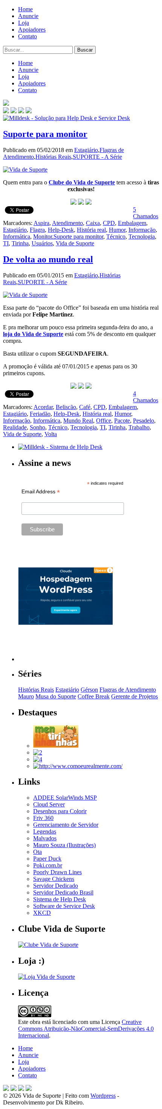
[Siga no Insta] (6, 111)
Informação (142, 230)
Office (103, 420)
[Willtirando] (37, 752)
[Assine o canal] (29, 111)
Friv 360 (43, 818)
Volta (50, 434)
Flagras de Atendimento (127, 689)
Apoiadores (32, 29)
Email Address (40, 491)
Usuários (42, 243)
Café (84, 407)
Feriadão (40, 414)
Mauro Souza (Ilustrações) (64, 845)
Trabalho (139, 427)
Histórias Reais (53, 157)
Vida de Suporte (75, 243)
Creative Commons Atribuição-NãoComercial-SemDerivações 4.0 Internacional (86, 1029)
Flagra (37, 230)
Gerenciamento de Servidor (65, 824)
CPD (109, 223)
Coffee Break (94, 696)
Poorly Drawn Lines (57, 872)
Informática (16, 236)
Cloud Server (49, 804)
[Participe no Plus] (21, 1089)
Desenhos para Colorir (60, 811)
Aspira (41, 223)
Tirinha (20, 243)
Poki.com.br (47, 865)
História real (91, 230)
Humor (117, 230)
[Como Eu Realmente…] (77, 766)
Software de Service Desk (64, 906)
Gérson (89, 689)
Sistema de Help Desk (59, 899)
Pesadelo (143, 420)
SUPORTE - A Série (97, 157)
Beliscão (66, 407)
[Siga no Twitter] (21, 111)
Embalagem (132, 223)
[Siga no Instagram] (29, 1089)
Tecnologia (141, 236)
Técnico (115, 236)
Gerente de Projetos (134, 696)
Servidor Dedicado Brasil (63, 892)
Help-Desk (61, 230)
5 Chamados (145, 212)
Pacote (122, 420)
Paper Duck (47, 858)
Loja (23, 23)
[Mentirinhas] (55, 745)
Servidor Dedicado (55, 885)
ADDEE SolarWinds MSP (65, 797)
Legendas (44, 831)
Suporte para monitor (45, 134)
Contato (27, 36)
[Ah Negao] (37, 759)
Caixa (93, 223)
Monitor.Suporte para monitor (68, 236)
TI (6, 243)
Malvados (45, 838)
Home (25, 9)
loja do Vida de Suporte (33, 334)
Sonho (37, 427)
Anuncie (28, 16)
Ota (37, 852)
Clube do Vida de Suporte (82, 182)
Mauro (26, 696)
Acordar (43, 407)
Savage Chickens (53, 879)
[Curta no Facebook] (14, 111)
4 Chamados (145, 396)
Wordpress (103, 1095)
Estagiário (86, 150)
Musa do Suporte (55, 696)
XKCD (42, 913)
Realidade (15, 427)
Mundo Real (78, 420)
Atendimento (67, 223)
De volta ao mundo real (48, 259)
